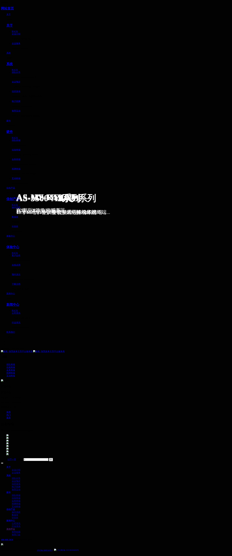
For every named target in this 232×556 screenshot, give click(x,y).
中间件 (15, 518)
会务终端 (16, 501)
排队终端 (16, 495)
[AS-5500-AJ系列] (118, 449)
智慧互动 (16, 489)
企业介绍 (16, 470)
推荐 (8, 412)
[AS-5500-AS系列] (118, 446)
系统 (8, 475)
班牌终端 (16, 504)
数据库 (15, 515)
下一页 (13, 459)
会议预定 (16, 481)
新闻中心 (10, 520)
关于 (8, 467)
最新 (8, 418)
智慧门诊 (16, 535)
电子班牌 (16, 487)
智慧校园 (16, 532)
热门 (8, 415)
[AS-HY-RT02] (118, 443)
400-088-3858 (7, 540)
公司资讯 (16, 523)
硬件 (8, 492)
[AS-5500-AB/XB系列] (118, 438)
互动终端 (16, 506)
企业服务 (16, 473)
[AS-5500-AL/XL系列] (118, 435)
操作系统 (16, 512)
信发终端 (16, 498)
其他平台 (10, 529)
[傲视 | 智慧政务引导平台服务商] (116, 351)
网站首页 (7, 8)
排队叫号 (16, 478)
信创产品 (10, 509)
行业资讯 (16, 526)
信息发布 (16, 484)
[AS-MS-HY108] (118, 441)
